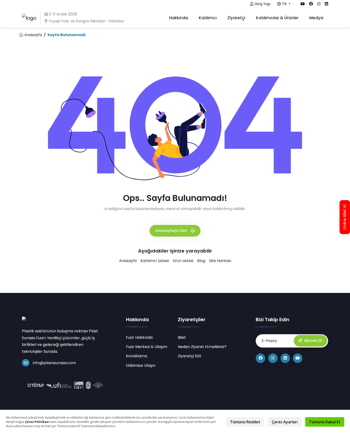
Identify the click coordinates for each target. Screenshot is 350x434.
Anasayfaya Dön (171, 230)
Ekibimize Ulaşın (140, 365)
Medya (316, 18)
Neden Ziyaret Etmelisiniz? (202, 346)
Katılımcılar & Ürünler (278, 18)
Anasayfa (32, 35)
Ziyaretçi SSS (189, 356)
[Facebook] (260, 358)
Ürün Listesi (183, 260)
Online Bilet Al (344, 217)
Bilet (182, 337)
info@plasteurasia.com (54, 363)
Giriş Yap (261, 4)
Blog (201, 260)
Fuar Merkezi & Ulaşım (146, 346)
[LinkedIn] (285, 358)
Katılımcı (208, 18)
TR (284, 4)
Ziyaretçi (236, 18)
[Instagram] (273, 358)
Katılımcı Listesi (154, 260)
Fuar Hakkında (139, 337)
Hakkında (179, 18)
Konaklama (136, 356)
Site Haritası (220, 260)
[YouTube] (297, 358)
